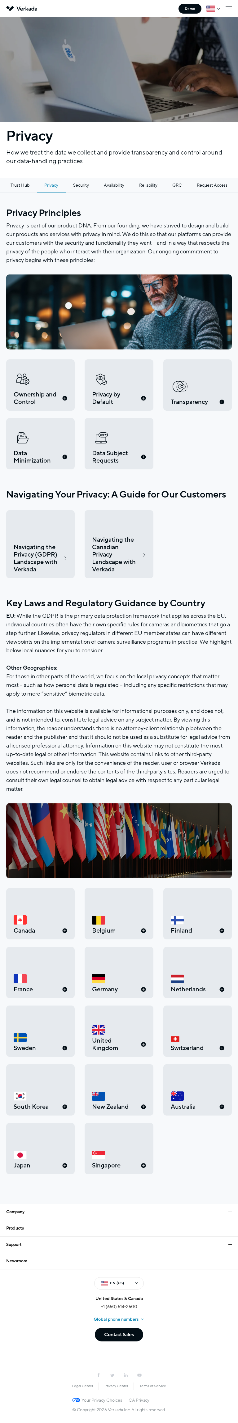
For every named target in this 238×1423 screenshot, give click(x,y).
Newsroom (16, 1261)
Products (15, 1228)
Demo (190, 8)
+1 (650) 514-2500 (119, 1307)
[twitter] (112, 1375)
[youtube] (139, 1375)
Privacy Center (116, 1385)
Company (15, 1212)
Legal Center (82, 1385)
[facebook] (98, 1375)
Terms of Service (152, 1385)
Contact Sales (119, 1334)
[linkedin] (125, 1375)
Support (14, 1244)
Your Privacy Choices (102, 1400)
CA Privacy (139, 1400)
